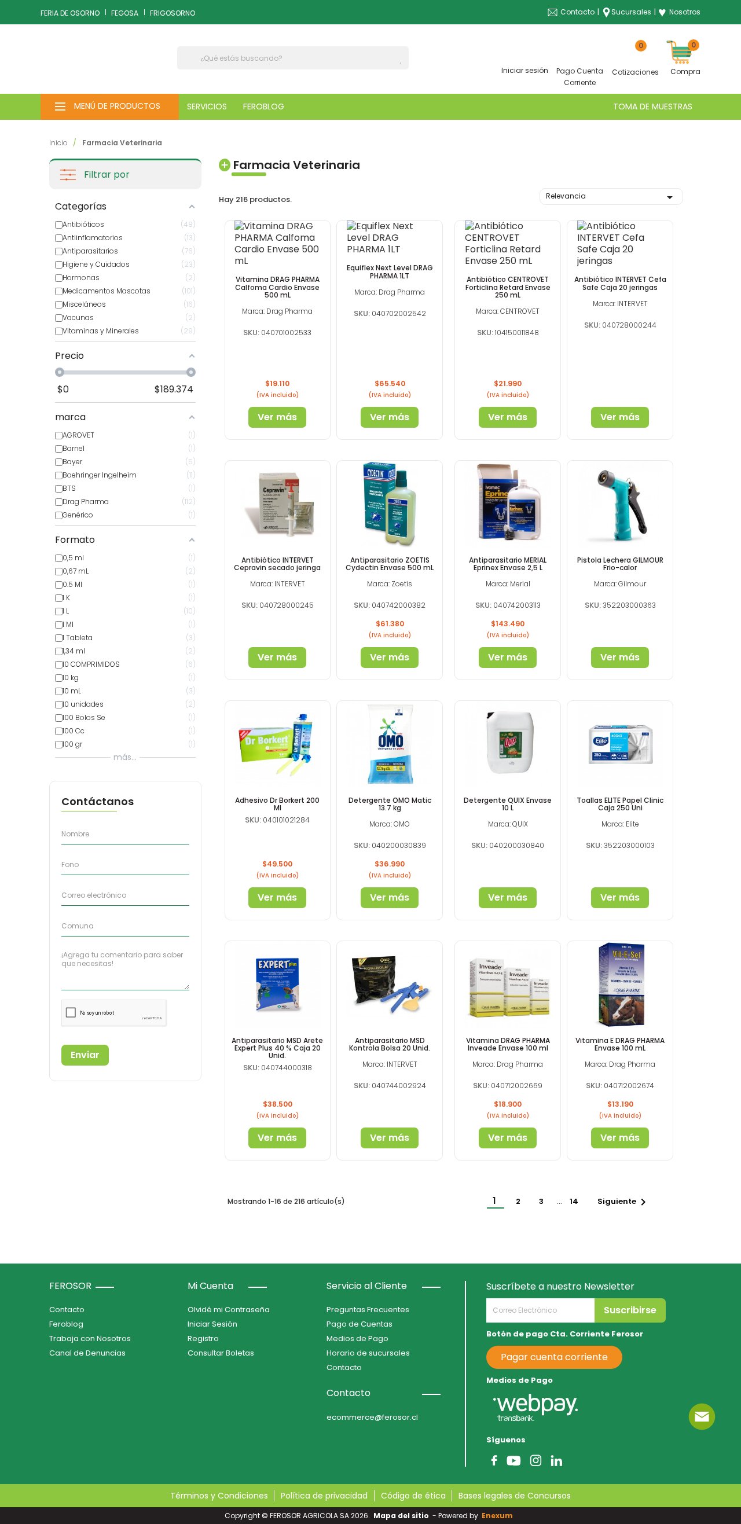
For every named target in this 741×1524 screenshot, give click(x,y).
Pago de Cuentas (359, 1324)
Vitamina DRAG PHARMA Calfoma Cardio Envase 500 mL (277, 286)
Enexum (499, 1516)
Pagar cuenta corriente (554, 1357)
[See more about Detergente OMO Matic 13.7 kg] (389, 744)
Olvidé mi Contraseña (229, 1309)
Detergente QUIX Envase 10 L (508, 804)
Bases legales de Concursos (514, 1495)
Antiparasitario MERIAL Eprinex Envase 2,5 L (507, 563)
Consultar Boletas (221, 1352)
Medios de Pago (357, 1338)
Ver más (277, 417)
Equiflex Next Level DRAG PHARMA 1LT (390, 271)
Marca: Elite (620, 824)
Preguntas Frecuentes (368, 1309)
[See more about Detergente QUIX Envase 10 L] (507, 744)
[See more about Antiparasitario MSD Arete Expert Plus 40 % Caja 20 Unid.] (278, 984)
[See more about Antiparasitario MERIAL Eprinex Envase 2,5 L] (507, 504)
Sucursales (631, 12)
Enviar (85, 1055)
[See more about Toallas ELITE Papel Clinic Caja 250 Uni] (620, 744)
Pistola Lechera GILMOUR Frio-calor (620, 563)
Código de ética (413, 1495)
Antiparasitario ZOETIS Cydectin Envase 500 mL (390, 563)
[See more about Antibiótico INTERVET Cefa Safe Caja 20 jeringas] (620, 244)
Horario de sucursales (368, 1352)
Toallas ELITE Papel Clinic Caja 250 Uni (620, 804)
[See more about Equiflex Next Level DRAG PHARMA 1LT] (389, 238)
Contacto (577, 12)
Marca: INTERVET (620, 304)
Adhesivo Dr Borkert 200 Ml (277, 804)
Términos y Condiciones (219, 1495)
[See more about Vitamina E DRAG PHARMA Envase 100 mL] (620, 984)
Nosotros (679, 12)
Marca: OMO (389, 824)
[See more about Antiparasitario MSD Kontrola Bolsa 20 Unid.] (389, 984)
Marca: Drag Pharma (277, 311)
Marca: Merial (508, 584)
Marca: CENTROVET (508, 311)
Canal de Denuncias (87, 1352)
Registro (203, 1338)
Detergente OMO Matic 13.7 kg (390, 804)
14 (575, 1201)
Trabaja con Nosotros (90, 1338)
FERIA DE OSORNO (70, 13)
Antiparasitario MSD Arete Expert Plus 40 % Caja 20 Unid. (277, 1047)
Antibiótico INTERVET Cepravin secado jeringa (277, 563)
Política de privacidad (324, 1495)
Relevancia (611, 197)
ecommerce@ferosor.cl (372, 1417)
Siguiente (623, 1202)
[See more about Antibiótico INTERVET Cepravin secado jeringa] (278, 504)
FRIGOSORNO (172, 13)
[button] (110, 107)
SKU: (251, 332)
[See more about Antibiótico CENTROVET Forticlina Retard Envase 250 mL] (507, 244)
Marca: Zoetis (389, 584)
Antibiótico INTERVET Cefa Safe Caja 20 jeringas (620, 283)
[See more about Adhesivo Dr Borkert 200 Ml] (278, 744)
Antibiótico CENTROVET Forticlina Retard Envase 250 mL (508, 286)
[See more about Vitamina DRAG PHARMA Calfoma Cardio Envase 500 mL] (278, 244)
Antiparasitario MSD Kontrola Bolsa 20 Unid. (389, 1044)
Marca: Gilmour (620, 584)
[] (404, 63)
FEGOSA (124, 13)
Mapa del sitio (401, 1516)
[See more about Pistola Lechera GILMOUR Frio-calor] (620, 504)
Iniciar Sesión (212, 1324)
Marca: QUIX (508, 824)
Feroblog (66, 1324)
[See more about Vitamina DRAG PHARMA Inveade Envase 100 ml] (507, 984)
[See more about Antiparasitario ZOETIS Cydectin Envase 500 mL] (389, 504)
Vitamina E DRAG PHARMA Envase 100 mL (620, 1044)
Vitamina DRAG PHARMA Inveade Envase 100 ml (508, 1044)
